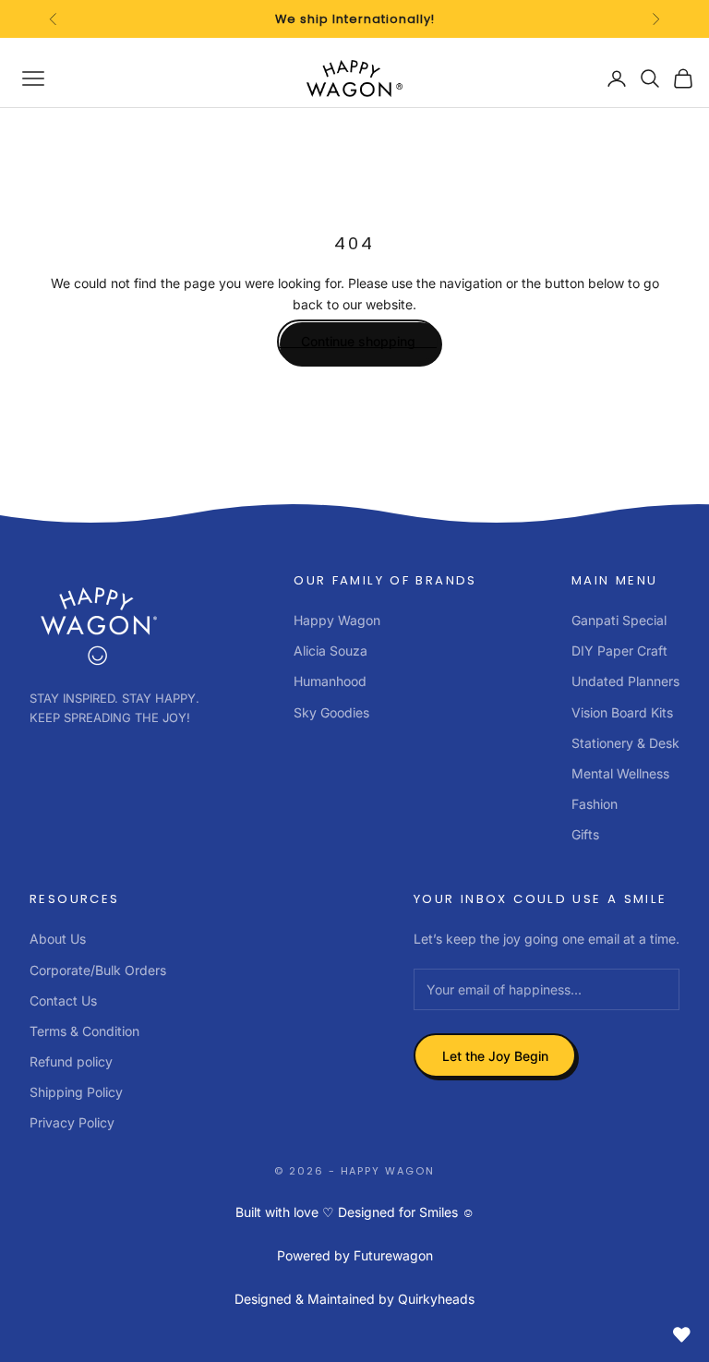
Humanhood (330, 681)
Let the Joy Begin (495, 1056)
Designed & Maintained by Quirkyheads (354, 1299)
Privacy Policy (72, 1122)
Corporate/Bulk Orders (98, 970)
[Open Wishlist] (681, 1334)
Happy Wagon (337, 620)
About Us (58, 938)
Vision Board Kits (622, 712)
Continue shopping (358, 341)
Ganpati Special (619, 620)
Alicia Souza (330, 650)
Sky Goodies (331, 712)
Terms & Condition (84, 1031)
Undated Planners (625, 681)
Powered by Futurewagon (355, 1255)
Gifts (585, 834)
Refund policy (71, 1061)
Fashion (594, 804)
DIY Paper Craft (619, 650)
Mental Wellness (620, 773)
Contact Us (63, 1000)
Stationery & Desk (625, 743)
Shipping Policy (76, 1092)
